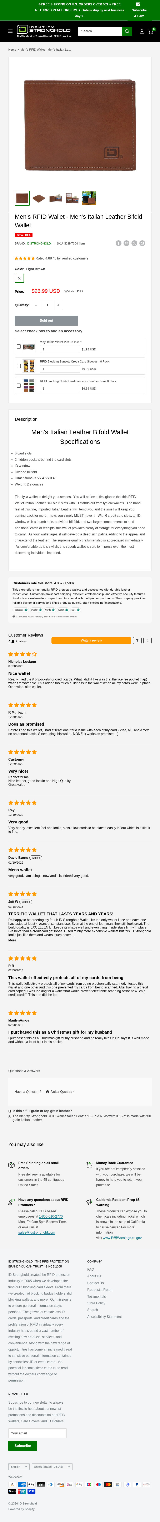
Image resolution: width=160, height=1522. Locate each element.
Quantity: (22, 305)
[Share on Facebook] (118, 243)
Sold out (46, 320)
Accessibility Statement (104, 1316)
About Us (94, 1276)
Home (12, 49)
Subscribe (23, 1446)
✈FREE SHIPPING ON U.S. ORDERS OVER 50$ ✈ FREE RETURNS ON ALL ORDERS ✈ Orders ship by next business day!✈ (79, 10)
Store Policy (96, 1303)
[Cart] (150, 31)
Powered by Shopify (21, 1509)
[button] (25, 258)
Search (92, 1310)
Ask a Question (62, 1092)
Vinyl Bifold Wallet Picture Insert (60, 342)
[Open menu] (10, 31)
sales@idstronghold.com (36, 1232)
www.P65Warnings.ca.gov (122, 1238)
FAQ (90, 1269)
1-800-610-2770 (51, 1216)
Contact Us (95, 1283)
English (15, 1466)
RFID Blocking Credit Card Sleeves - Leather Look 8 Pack (78, 381)
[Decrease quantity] (36, 305)
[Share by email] (142, 243)
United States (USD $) (48, 1466)
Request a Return (100, 1289)
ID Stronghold (38, 243)
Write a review (91, 640)
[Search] (127, 31)
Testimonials (96, 1296)
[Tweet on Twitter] (134, 243)
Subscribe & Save (139, 13)
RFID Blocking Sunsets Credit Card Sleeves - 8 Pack (74, 361)
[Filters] (137, 640)
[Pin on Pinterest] (126, 243)
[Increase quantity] (58, 305)
